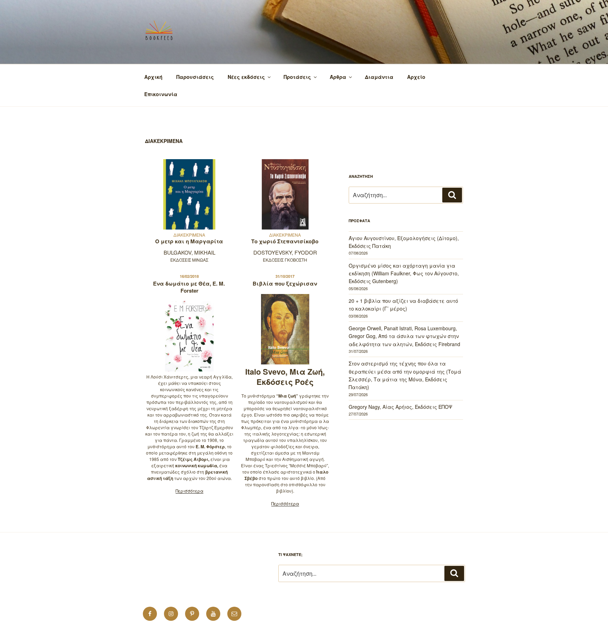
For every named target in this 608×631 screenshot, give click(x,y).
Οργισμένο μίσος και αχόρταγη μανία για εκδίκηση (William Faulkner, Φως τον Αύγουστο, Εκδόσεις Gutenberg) (404, 273)
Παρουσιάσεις (195, 76)
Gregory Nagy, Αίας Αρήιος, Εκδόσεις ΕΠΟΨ (400, 406)
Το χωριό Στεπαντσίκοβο (284, 241)
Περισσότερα (189, 491)
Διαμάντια (379, 76)
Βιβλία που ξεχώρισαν (285, 283)
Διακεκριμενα (189, 235)
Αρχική (153, 76)
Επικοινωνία (160, 94)
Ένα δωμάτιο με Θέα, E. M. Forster (189, 287)
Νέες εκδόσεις (246, 76)
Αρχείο (416, 76)
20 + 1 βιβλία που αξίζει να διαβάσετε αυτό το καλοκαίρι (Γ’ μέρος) (403, 304)
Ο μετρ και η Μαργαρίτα (189, 241)
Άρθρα (338, 76)
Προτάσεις (297, 76)
